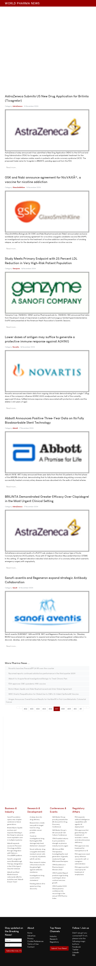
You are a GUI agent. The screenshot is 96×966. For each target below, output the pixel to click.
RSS (73, 955)
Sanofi (15, 588)
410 (75, 709)
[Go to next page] (84, 708)
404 (38, 709)
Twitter (75, 949)
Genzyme (16, 268)
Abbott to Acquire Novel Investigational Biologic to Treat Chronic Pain (37, 679)
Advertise (31, 936)
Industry (53, 936)
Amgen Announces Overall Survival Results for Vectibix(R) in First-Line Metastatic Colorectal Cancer (46, 700)
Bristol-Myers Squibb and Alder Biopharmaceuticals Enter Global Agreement (40, 689)
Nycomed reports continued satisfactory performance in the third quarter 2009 (41, 673)
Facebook (76, 947)
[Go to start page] (18, 708)
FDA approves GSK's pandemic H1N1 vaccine (27, 684)
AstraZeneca (17, 106)
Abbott (15, 428)
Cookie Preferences (35, 941)
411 (81, 709)
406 (50, 709)
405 (44, 709)
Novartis (16, 347)
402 (25, 709)
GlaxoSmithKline (19, 187)
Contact (30, 947)
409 (69, 709)
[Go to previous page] (21, 708)
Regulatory (54, 942)
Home (29, 933)
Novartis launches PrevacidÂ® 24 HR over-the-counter (31, 668)
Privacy (30, 938)
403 (31, 709)
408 (62, 709)
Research (54, 939)
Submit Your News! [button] (59, 948)
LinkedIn (75, 952)
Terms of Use (32, 944)
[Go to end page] (87, 708)
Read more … (11, 167)
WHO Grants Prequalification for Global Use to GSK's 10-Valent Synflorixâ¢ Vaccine (43, 694)
